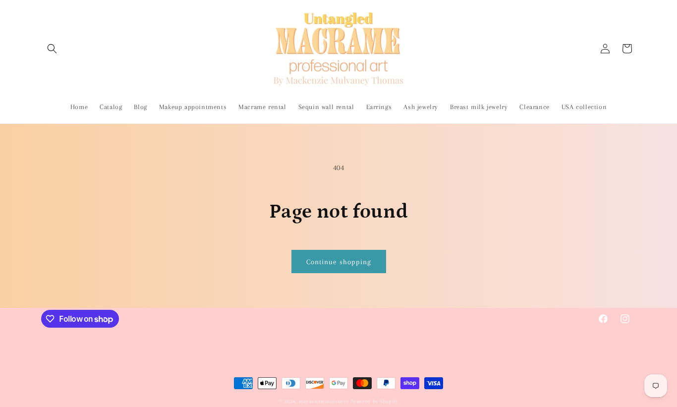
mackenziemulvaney (324, 401)
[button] (52, 48)
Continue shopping (338, 262)
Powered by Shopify (374, 401)
